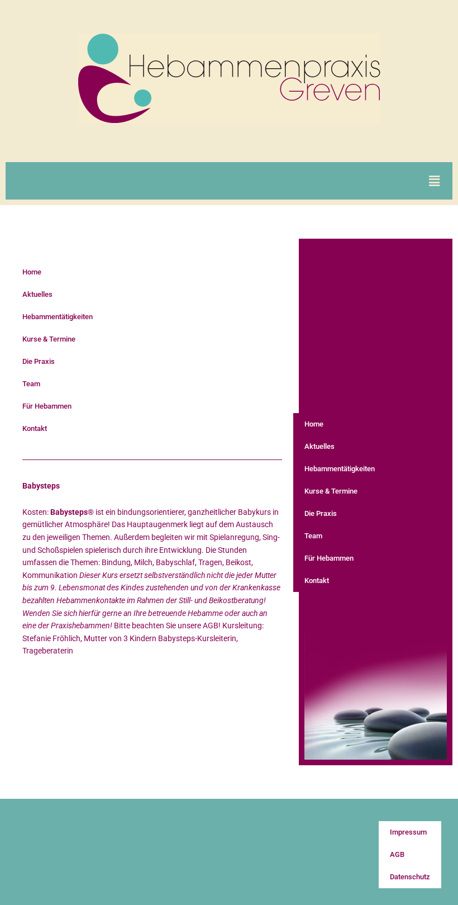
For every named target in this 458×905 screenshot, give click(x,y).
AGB (397, 854)
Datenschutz (410, 877)
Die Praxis (38, 361)
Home (31, 272)
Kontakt (34, 428)
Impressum (408, 832)
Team (31, 384)
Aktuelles (37, 294)
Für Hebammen (46, 406)
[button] (434, 180)
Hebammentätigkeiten (57, 316)
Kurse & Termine (48, 339)
